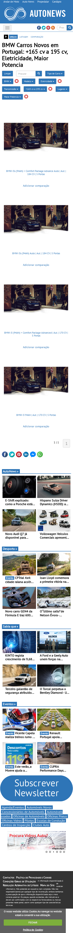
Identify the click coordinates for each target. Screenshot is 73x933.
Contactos (8, 877)
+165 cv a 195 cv (34, 89)
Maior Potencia (11, 96)
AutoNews (10, 471)
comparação (37, 36)
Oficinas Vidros (12, 820)
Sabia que (9, 626)
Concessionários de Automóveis (23, 812)
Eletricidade (47, 81)
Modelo (28, 81)
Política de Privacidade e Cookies (33, 877)
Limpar (7, 73)
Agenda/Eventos (13, 807)
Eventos (8, 704)
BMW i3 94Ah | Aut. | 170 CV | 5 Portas (36, 415)
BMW (7, 81)
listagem (23, 36)
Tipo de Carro (54, 73)
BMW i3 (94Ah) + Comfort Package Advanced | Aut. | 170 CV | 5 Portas (36, 334)
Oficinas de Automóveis (29, 816)
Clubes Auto (41, 825)
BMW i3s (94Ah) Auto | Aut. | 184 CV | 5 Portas (36, 253)
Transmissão (10, 89)
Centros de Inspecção (16, 825)
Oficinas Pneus (57, 816)
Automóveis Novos (39, 807)
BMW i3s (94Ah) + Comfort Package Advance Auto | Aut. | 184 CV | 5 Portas (36, 172)
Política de (33, 929)
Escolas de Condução (51, 820)
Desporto (9, 549)
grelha (13, 36)
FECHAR (32, 922)
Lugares (62, 89)
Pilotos (29, 820)
